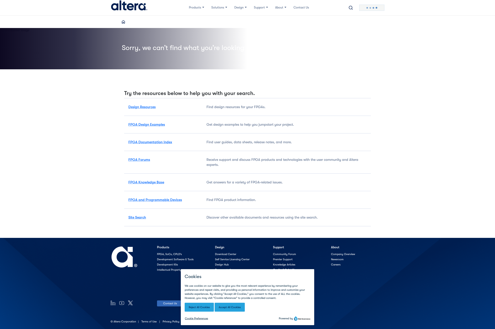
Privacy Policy (171, 321)
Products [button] (195, 7)
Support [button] (259, 7)
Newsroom (337, 259)
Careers (336, 264)
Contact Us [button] (301, 7)
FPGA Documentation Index (150, 142)
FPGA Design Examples (146, 124)
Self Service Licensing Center (232, 259)
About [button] (279, 7)
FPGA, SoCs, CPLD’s (169, 254)
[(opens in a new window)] (113, 302)
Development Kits (167, 264)
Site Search (137, 217)
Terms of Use (149, 321)
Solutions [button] (217, 7)
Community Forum (284, 254)
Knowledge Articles (284, 264)
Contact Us (170, 303)
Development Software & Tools (175, 259)
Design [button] (239, 7)
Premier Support (283, 259)
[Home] (129, 7)
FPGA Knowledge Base (146, 182)
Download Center (225, 254)
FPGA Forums (139, 160)
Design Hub (222, 264)
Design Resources (142, 107)
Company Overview (343, 254)
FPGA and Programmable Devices (155, 200)
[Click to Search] (351, 7)
